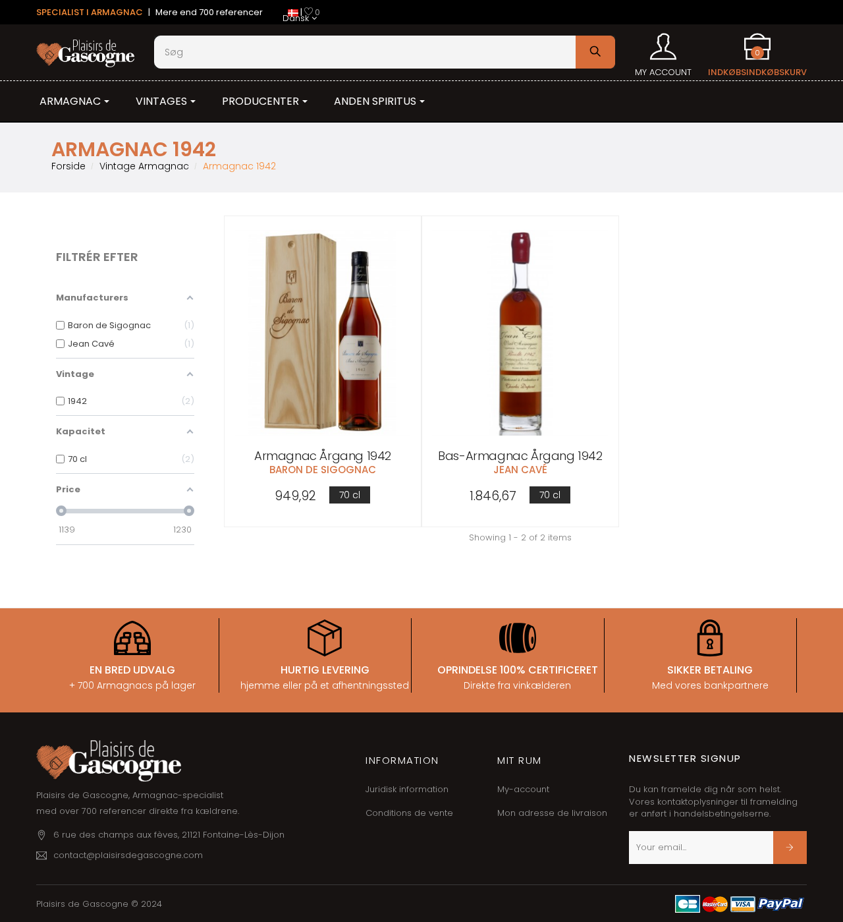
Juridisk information (407, 789)
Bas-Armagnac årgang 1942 (520, 455)
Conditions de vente (409, 813)
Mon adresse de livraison (552, 813)
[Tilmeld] (790, 847)
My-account (523, 789)
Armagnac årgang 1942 (322, 455)
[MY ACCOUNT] (663, 42)
